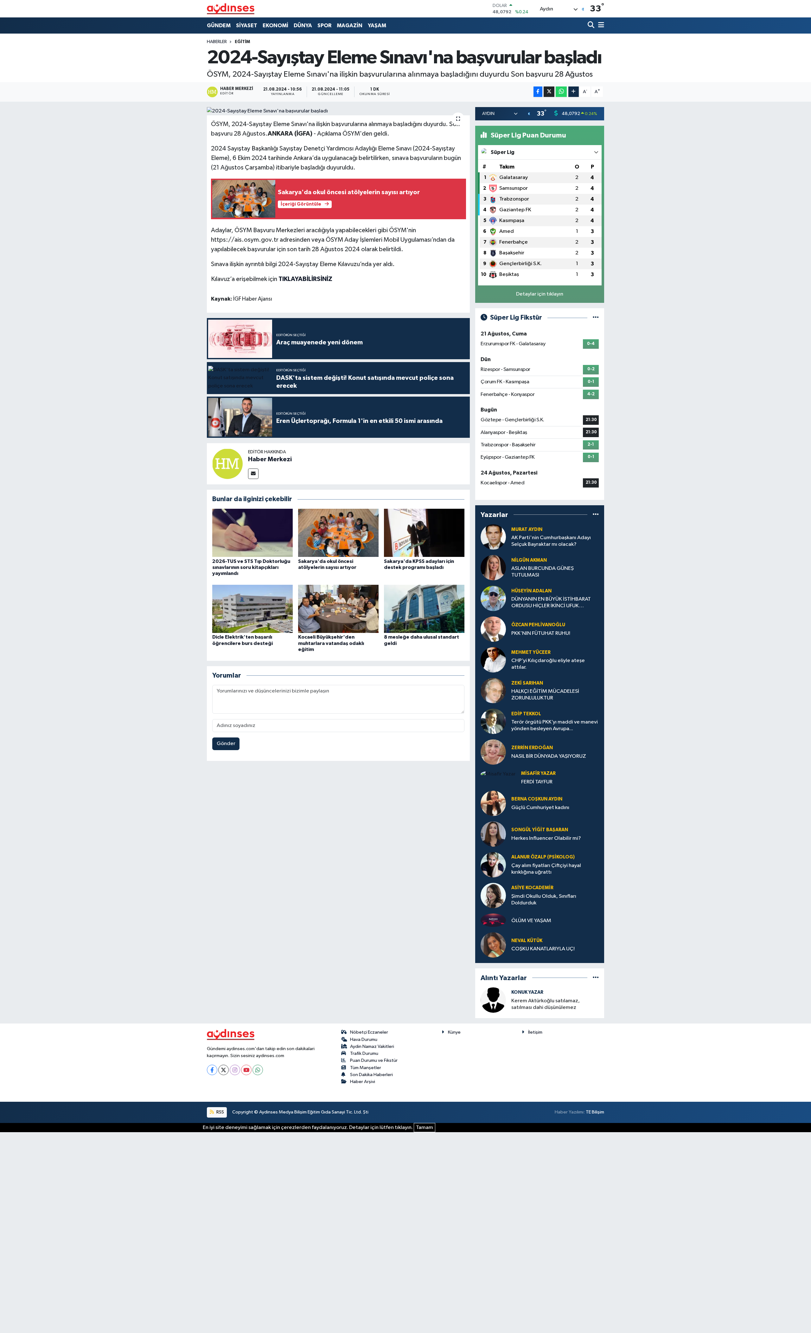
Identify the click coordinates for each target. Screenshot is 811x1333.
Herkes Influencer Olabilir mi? (546, 838)
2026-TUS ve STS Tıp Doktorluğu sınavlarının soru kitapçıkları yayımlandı (251, 567)
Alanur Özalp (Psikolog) (543, 857)
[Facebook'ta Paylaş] (537, 91)
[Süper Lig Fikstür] (596, 317)
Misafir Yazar (538, 773)
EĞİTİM (242, 42)
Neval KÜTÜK (526, 940)
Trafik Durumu (364, 1053)
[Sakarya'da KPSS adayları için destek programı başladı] (424, 532)
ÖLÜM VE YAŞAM (531, 920)
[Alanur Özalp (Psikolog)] (493, 864)
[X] (223, 1070)
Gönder (226, 743)
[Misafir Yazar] (498, 774)
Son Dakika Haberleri (371, 1074)
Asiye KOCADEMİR (532, 887)
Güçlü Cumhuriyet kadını (540, 807)
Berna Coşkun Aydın (536, 799)
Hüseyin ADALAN (531, 591)
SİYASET (246, 25)
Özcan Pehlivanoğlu (538, 624)
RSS (219, 1112)
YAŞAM (377, 25)
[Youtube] (246, 1070)
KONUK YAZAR (527, 992)
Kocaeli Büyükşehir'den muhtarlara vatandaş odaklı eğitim (331, 643)
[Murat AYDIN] (493, 536)
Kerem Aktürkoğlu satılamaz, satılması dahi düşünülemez (545, 1004)
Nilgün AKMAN (529, 560)
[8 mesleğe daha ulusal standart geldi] (424, 608)
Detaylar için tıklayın (539, 294)
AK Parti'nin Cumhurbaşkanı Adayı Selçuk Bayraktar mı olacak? (551, 541)
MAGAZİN (349, 25)
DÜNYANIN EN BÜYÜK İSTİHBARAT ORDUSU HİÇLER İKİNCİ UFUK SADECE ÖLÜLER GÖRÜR (551, 602)
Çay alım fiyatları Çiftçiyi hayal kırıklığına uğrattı (546, 869)
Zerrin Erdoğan (532, 747)
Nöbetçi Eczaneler (369, 1032)
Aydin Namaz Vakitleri (372, 1046)
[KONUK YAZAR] (493, 1000)
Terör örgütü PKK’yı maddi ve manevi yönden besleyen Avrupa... (554, 725)
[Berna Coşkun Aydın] (493, 803)
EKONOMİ (275, 25)
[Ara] (592, 25)
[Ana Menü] (600, 25)
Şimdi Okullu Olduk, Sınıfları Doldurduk (543, 900)
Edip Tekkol (526, 713)
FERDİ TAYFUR (536, 782)
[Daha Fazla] (573, 91)
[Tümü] (596, 514)
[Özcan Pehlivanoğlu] (493, 629)
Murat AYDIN (526, 529)
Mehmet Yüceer (531, 652)
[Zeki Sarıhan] (493, 690)
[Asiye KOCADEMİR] (493, 895)
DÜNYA (303, 25)
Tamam (424, 1127)
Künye (454, 1032)
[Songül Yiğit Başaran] (493, 834)
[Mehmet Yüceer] (493, 659)
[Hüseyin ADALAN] (493, 598)
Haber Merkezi (270, 459)
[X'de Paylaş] (549, 91)
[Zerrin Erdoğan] (493, 752)
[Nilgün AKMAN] (493, 567)
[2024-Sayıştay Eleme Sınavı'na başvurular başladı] (338, 111)
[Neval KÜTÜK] (493, 944)
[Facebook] (212, 1070)
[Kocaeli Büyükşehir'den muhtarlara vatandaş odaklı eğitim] (338, 608)
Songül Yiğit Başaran (539, 829)
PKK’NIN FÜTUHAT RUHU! (540, 633)
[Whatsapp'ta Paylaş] (561, 91)
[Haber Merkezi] (227, 463)
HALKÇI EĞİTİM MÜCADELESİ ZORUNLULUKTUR (545, 695)
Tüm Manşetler (365, 1067)
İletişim (535, 1032)
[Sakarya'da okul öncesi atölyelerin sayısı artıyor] (338, 532)
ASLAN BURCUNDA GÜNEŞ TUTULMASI (542, 572)
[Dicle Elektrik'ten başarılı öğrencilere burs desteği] (252, 608)
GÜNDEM (219, 25)
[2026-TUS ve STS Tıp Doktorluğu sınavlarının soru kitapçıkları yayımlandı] (252, 532)
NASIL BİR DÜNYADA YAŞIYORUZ (548, 756)
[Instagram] (235, 1070)
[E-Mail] (253, 474)
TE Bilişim (595, 1112)
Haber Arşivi (362, 1081)
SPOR (324, 25)
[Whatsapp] (257, 1070)
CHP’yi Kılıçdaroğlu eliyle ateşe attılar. (548, 664)
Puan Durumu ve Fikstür (374, 1060)
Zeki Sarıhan (527, 683)
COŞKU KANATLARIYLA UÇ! (543, 949)
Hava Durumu (363, 1039)
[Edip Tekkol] (493, 721)
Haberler (217, 42)
